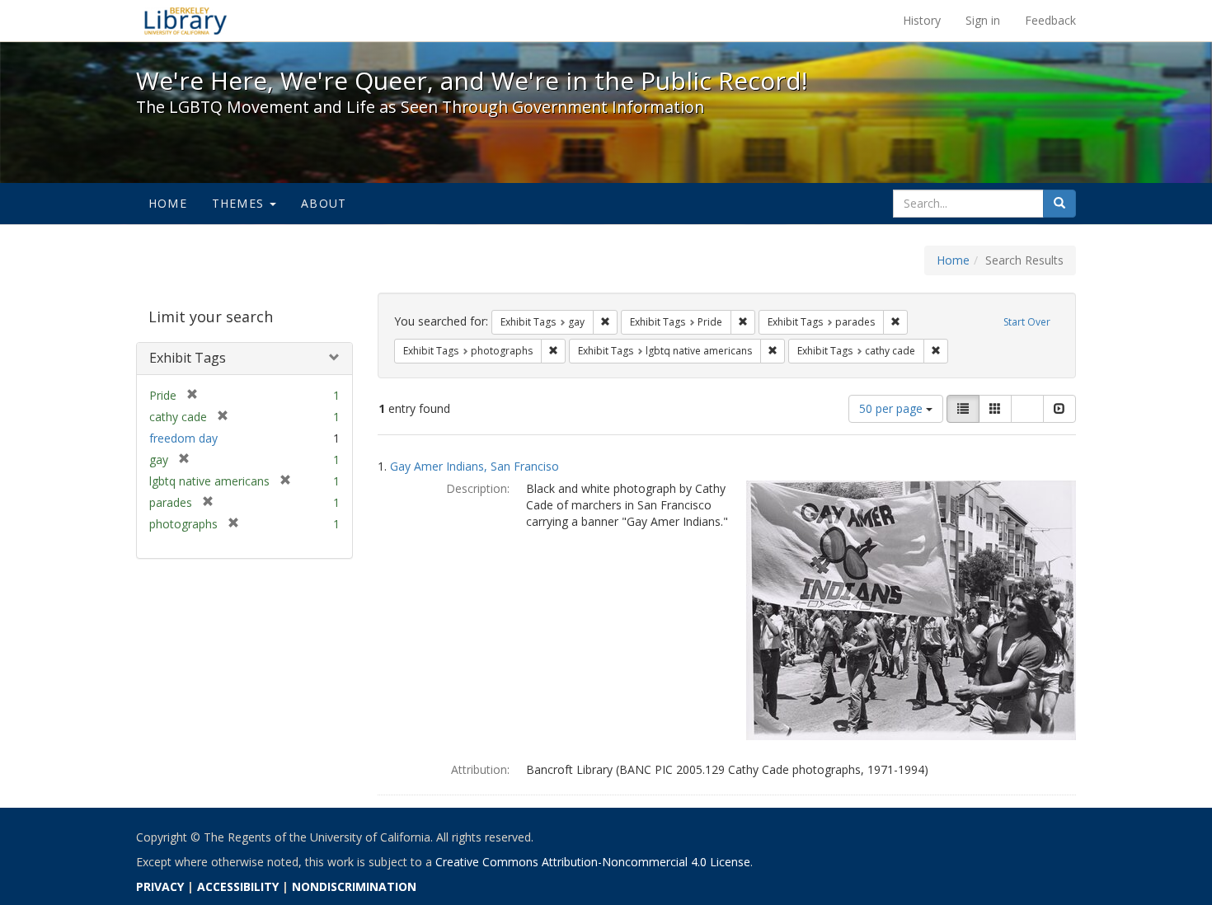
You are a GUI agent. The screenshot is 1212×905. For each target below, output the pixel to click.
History (922, 20)
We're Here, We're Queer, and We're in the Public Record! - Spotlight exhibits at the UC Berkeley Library (185, 20)
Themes (240, 203)
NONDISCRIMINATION (354, 886)
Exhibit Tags (187, 358)
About (323, 203)
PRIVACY (160, 886)
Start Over (1026, 322)
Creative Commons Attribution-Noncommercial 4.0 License (592, 862)
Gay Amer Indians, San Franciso (474, 466)
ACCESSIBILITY (238, 886)
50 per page (892, 408)
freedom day (183, 438)
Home (167, 203)
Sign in (982, 20)
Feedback (1050, 20)
